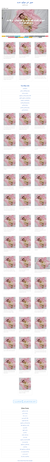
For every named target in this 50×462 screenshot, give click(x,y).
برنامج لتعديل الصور (25, 109)
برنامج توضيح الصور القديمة (25, 102)
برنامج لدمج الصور (25, 105)
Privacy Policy (25, 460)
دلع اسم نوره (25, 427)
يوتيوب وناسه (22, 36)
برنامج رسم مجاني (25, 93)
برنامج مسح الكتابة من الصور (25, 90)
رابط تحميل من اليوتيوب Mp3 (25, 439)
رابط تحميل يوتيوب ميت (25, 451)
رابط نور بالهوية (25, 430)
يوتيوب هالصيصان (12, 36)
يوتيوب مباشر (3, 36)
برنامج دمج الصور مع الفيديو (25, 107)
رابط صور (25, 432)
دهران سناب (25, 437)
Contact (21, 460)
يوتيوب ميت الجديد (31, 36)
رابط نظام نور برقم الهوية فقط (25, 449)
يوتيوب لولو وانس (26, 37)
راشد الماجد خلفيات (25, 434)
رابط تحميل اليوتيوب (25, 420)
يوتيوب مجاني (30, 37)
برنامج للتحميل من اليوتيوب (25, 100)
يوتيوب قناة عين (27, 36)
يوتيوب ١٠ (47, 36)
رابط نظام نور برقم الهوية (25, 444)
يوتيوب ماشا (40, 37)
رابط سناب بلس (25, 413)
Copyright (30, 460)
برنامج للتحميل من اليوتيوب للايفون (25, 97)
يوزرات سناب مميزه (21, 37)
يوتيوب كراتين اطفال (35, 37)
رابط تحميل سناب (25, 442)
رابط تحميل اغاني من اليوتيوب (25, 422)
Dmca (19, 460)
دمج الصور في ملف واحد (25, 456)
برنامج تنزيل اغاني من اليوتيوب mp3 (25, 95)
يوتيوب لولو (16, 37)
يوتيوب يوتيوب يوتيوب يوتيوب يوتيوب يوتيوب (40, 36)
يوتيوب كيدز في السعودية (11, 37)
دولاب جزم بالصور (25, 410)
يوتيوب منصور (7, 36)
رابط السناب (25, 446)
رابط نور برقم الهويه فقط (25, 425)
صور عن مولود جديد (25, 2)
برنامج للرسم (25, 88)
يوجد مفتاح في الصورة (17, 36)
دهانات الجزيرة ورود (25, 418)
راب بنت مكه (25, 415)
